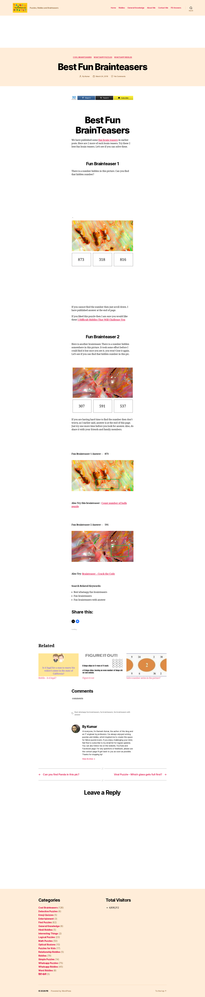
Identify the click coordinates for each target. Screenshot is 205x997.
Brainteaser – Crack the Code (98, 573)
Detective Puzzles (48, 911)
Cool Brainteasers (82, 57)
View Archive (88, 759)
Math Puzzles (45, 941)
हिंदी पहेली (42, 974)
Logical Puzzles (46, 937)
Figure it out (88, 678)
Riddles (122, 8)
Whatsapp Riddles (123, 57)
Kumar (87, 76)
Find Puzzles (45, 922)
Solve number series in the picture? (143, 678)
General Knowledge (135, 8)
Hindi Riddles (45, 929)
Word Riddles (45, 970)
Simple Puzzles (46, 959)
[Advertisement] (102, 32)
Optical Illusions (46, 944)
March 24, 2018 (102, 76)
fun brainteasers (106, 712)
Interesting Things (48, 933)
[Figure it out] (102, 664)
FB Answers (176, 8)
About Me (151, 8)
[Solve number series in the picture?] (146, 664)
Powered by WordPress (61, 991)
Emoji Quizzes (46, 915)
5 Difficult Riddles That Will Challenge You (101, 319)
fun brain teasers (108, 140)
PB (47, 991)
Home (113, 8)
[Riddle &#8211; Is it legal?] (58, 664)
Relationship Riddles (49, 952)
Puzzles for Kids (47, 948)
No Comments (119, 76)
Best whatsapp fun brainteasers (87, 712)
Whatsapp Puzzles (103, 57)
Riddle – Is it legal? (47, 678)
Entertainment (46, 918)
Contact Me (163, 8)
